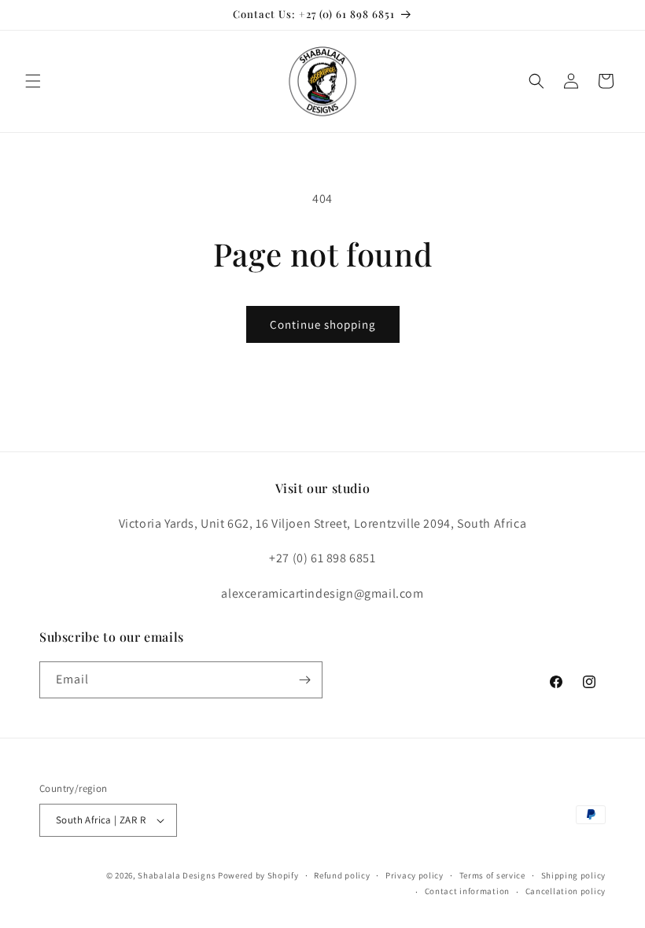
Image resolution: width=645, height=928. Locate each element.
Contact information (467, 891)
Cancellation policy (565, 891)
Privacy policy (414, 875)
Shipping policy (573, 875)
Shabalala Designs (177, 875)
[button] (33, 81)
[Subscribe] (304, 679)
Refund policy (342, 875)
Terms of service (492, 875)
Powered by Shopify (258, 875)
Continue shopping (323, 324)
